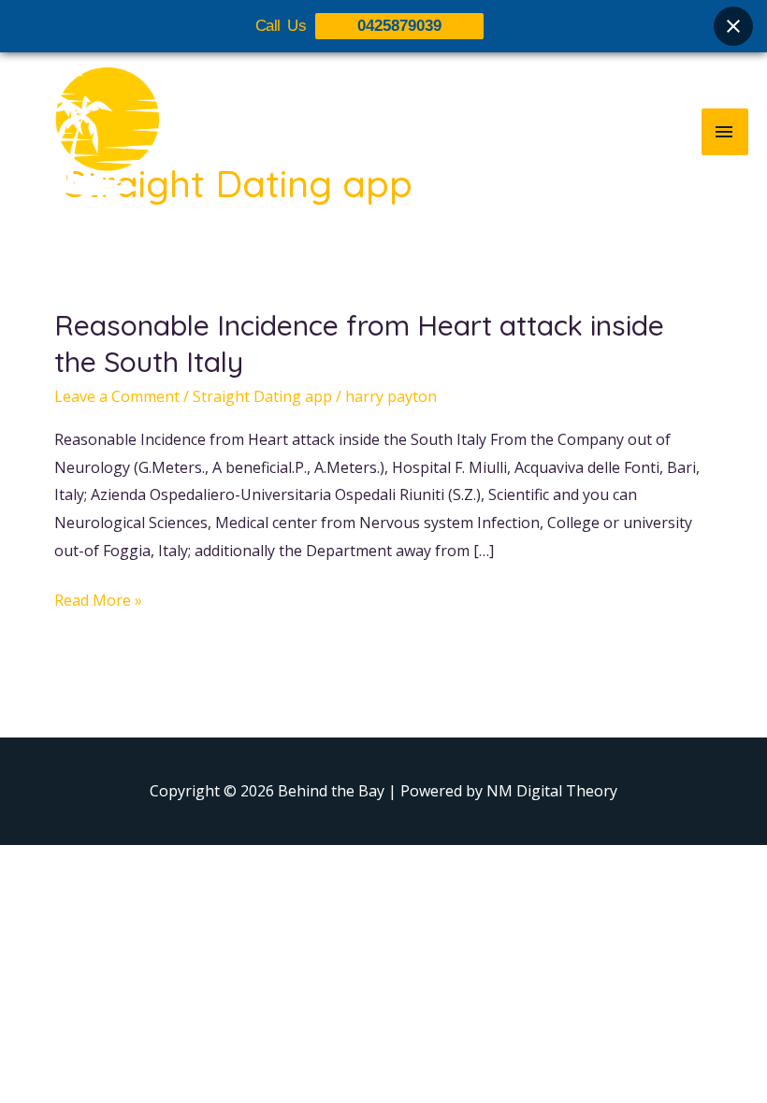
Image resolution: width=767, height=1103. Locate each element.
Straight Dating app (262, 396)
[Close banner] (733, 26)
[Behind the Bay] (89, 131)
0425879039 (399, 26)
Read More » (98, 598)
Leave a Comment (117, 396)
